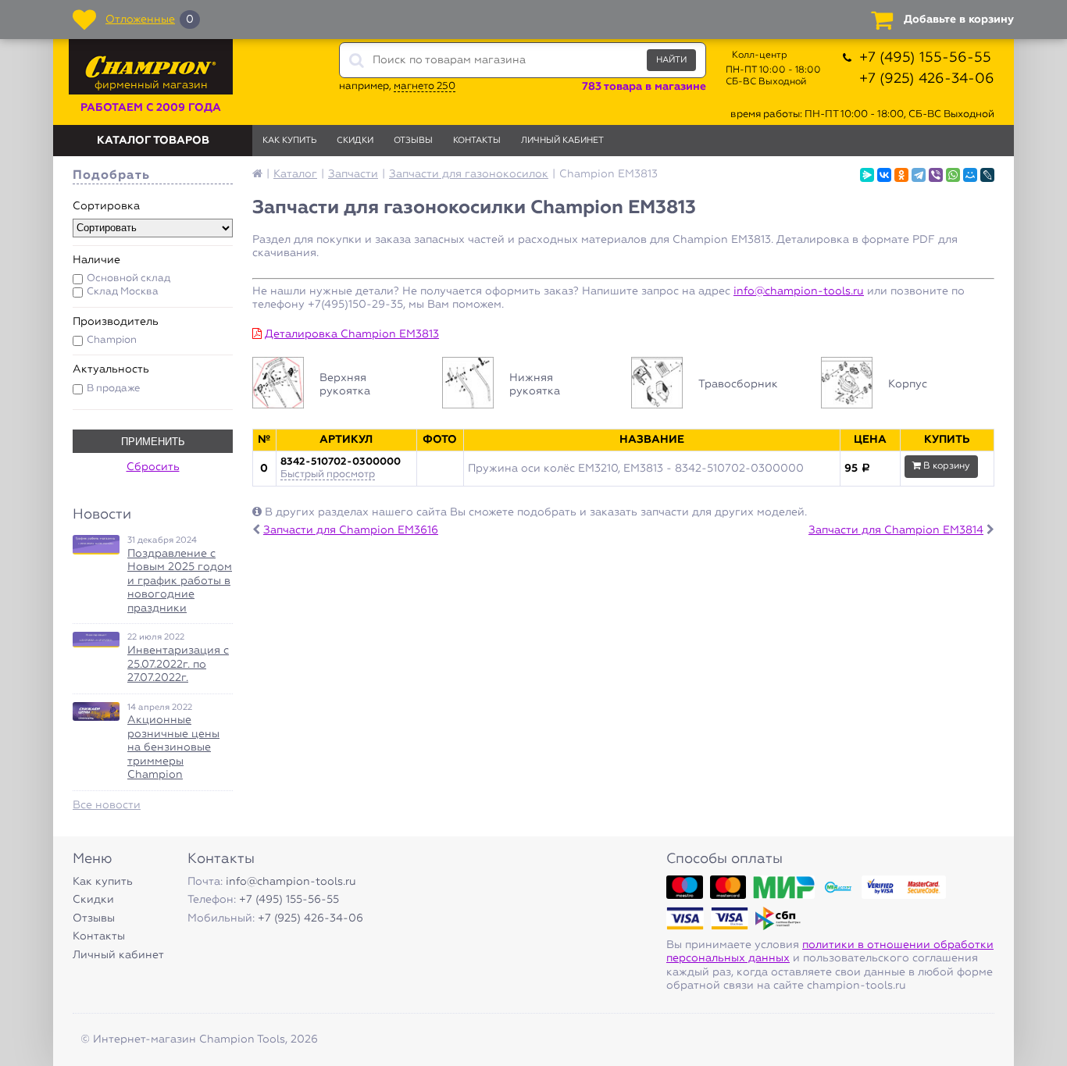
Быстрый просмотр (327, 474)
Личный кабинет (562, 140)
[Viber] (936, 175)
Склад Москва (123, 292)
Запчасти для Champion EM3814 (895, 530)
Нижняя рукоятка (529, 385)
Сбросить (153, 467)
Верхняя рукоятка (339, 385)
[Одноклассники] (901, 175)
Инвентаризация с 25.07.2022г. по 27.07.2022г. (178, 664)
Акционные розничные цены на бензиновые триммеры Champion (173, 747)
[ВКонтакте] (884, 175)
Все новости (107, 805)
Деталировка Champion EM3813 (352, 334)
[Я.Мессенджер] (867, 175)
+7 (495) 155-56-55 (925, 58)
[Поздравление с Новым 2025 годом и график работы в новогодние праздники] (96, 544)
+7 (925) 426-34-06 (926, 79)
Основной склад (128, 278)
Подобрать (111, 175)
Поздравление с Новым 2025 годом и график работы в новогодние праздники (179, 581)
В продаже (113, 388)
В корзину (945, 466)
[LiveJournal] (987, 175)
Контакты (477, 140)
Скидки (355, 140)
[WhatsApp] (953, 175)
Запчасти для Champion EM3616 (350, 530)
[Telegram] (919, 175)
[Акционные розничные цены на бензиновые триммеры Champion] (96, 712)
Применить (153, 441)
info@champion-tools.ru (798, 291)
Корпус (908, 385)
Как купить (289, 140)
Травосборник (718, 385)
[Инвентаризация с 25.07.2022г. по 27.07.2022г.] (96, 639)
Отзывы (413, 140)
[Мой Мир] (970, 175)
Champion (112, 340)
